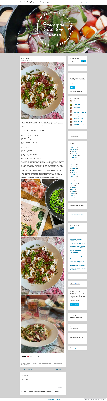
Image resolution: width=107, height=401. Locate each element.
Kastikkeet (73, 166)
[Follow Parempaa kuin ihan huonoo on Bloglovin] (75, 284)
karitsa (71, 247)
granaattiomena (72, 243)
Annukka (30, 60)
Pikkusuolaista (74, 183)
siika (80, 264)
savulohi (77, 264)
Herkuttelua (25, 363)
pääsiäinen (72, 262)
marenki (84, 249)
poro (83, 261)
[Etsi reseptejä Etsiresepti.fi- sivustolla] (75, 348)
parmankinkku (74, 258)
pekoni (76, 260)
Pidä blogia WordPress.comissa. (53, 399)
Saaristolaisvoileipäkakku (26, 369)
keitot (72, 170)
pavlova (74, 260)
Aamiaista (73, 145)
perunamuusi (82, 260)
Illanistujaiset (74, 155)
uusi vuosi (81, 266)
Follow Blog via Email (75, 291)
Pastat (29, 363)
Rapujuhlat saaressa (78, 118)
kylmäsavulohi (75, 247)
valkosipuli (72, 268)
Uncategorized (74, 197)
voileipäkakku (78, 268)
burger (80, 240)
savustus (73, 193)
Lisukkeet (73, 176)
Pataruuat (73, 181)
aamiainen (71, 239)
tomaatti (71, 266)
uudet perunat (76, 266)
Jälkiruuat (73, 157)
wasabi (76, 269)
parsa (82, 258)
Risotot (73, 189)
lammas (81, 247)
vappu (75, 268)
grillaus (76, 243)
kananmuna (83, 246)
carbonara (35, 363)
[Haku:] (75, 61)
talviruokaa (83, 265)
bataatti (75, 240)
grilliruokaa (80, 243)
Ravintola (73, 187)
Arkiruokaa (74, 149)
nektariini (79, 250)
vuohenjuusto (72, 269)
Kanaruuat (73, 164)
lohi (78, 249)
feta (78, 242)
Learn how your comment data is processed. (49, 391)
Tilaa (72, 87)
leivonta (72, 249)
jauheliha (81, 244)
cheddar (71, 242)
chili (74, 242)
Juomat (73, 161)
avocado (72, 240)
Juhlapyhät (73, 159)
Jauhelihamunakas (78, 121)
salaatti (74, 264)
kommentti (60, 387)
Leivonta (73, 172)
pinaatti (79, 261)
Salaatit (73, 191)
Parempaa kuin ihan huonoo (32, 1)
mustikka (76, 250)
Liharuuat (73, 174)
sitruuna (77, 265)
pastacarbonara (60, 363)
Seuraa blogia (74, 304)
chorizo (76, 242)
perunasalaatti (72, 261)
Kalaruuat (73, 162)
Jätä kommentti (25, 364)
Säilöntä (73, 195)
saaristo (71, 264)
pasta (55, 363)
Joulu (84, 244)
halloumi (83, 243)
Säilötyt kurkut (77, 104)
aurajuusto (80, 239)
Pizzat (72, 185)
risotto (80, 262)
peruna (79, 260)
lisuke (75, 249)
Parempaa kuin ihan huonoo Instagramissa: (77, 206)
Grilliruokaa (74, 151)
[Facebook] (71, 228)
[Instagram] (73, 228)
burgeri (82, 240)
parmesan (79, 258)
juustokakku (72, 246)
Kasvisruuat (74, 168)
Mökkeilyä (73, 178)
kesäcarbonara (40, 363)
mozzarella (72, 250)
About (82, 2)
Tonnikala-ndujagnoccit (60, 369)
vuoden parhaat (83, 268)
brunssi (77, 240)
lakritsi (78, 247)
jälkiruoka (77, 246)
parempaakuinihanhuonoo (48, 363)
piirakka (76, 261)
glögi (80, 242)
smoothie (80, 265)
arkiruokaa (76, 239)
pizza (81, 261)
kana (80, 246)
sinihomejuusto (72, 265)
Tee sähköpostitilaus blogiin (76, 76)
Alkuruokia (74, 147)
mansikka (81, 249)
